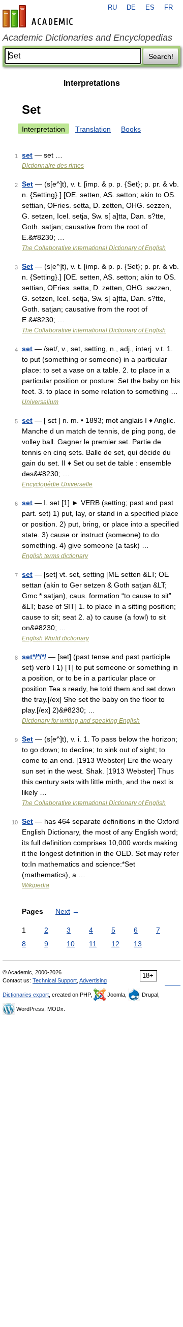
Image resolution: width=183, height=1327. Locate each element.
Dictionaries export (26, 995)
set (27, 155)
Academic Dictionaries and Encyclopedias (87, 38)
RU (112, 7)
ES (150, 7)
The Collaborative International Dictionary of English (94, 248)
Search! (160, 56)
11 (93, 944)
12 (115, 944)
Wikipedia (35, 885)
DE (131, 7)
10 (71, 944)
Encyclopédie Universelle (57, 484)
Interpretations (92, 83)
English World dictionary (55, 638)
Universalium (40, 402)
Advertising (93, 980)
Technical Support (55, 980)
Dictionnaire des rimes (53, 165)
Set (27, 184)
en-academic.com (39, 16)
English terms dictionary (55, 556)
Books (131, 129)
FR (168, 7)
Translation (93, 129)
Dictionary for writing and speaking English (81, 720)
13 (138, 944)
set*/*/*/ (34, 657)
